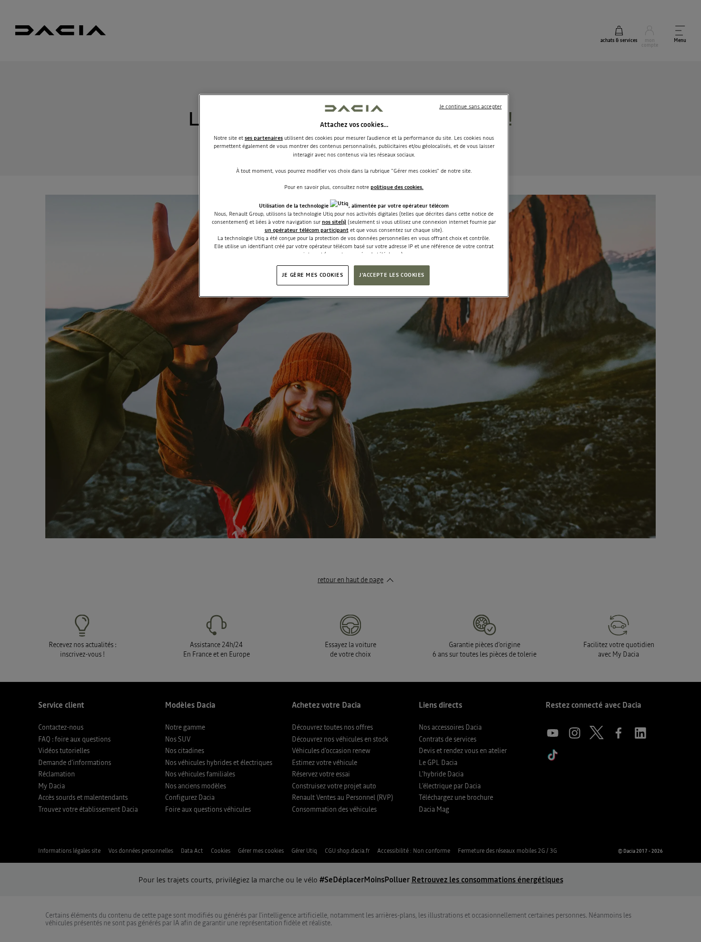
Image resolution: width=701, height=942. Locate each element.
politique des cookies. (397, 187)
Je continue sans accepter (470, 106)
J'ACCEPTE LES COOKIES (391, 275)
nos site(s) (334, 222)
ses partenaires (264, 138)
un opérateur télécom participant (307, 230)
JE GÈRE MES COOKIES (312, 275)
